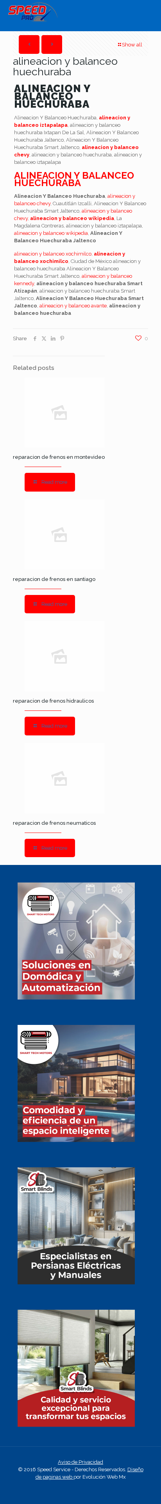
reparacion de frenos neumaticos (54, 823)
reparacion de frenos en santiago (54, 579)
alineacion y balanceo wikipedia (72, 218)
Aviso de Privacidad (80, 1462)
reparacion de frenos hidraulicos (53, 701)
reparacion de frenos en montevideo (59, 457)
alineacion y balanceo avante (73, 306)
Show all (132, 45)
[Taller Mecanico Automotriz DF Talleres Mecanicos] (32, 20)
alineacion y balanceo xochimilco (52, 254)
